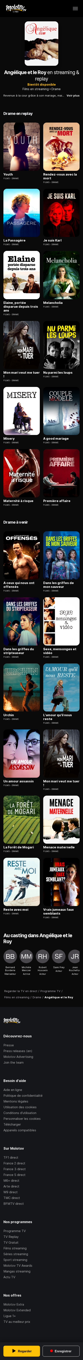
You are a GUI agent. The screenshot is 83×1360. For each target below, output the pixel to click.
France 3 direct (14, 1169)
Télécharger (12, 1124)
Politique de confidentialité (23, 1096)
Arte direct (11, 1186)
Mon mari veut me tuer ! (21, 374)
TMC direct (11, 1198)
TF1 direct (10, 1157)
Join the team (13, 1062)
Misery (9, 439)
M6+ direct (11, 1180)
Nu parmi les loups (58, 373)
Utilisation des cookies (20, 1107)
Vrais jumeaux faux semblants (58, 911)
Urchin (8, 715)
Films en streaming (36, 89)
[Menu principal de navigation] (75, 8)
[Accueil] (16, 8)
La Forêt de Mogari (18, 847)
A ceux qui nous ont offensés (18, 585)
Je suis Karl (52, 240)
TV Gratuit (11, 1242)
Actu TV (9, 1277)
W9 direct (10, 1192)
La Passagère (14, 240)
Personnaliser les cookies (22, 1119)
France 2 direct (14, 1163)
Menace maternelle (59, 847)
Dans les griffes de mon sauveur (58, 585)
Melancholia (53, 303)
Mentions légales (15, 1101)
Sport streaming (15, 1260)
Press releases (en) (17, 1051)
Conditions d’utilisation (19, 1113)
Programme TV (14, 1231)
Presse (8, 1045)
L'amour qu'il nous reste (57, 717)
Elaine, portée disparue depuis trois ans (20, 306)
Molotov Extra (13, 1304)
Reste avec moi (15, 910)
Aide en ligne (12, 1090)
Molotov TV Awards (17, 1265)
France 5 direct (14, 1175)
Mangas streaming (16, 1271)
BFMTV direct (13, 1204)
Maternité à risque (18, 501)
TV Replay (11, 1237)
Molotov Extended (17, 1310)
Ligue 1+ (9, 1316)
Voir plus (73, 95)
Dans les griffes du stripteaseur (18, 651)
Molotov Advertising (18, 1057)
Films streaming (15, 1248)
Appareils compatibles (19, 1130)
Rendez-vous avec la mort (60, 176)
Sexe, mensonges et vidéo (59, 651)
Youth (8, 174)
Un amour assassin (18, 781)
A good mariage (56, 439)
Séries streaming (15, 1254)
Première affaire (56, 501)
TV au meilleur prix (16, 1322)
